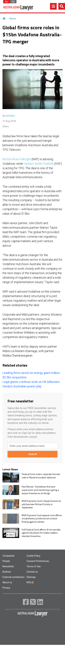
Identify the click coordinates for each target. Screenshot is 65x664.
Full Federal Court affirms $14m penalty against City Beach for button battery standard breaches (41, 533)
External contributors (13, 577)
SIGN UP (32, 454)
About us (7, 582)
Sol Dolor (10, 115)
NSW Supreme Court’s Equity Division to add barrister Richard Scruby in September (41, 504)
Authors (6, 571)
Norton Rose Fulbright (16, 159)
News (12, 18)
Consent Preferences (37, 561)
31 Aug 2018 (9, 121)
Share (5, 126)
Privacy (6, 587)
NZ (13, 1)
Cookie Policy (33, 555)
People (6, 561)
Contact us (32, 571)
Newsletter (8, 566)
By (8, 115)
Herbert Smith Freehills (39, 163)
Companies (8, 555)
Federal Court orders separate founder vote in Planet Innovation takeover (41, 475)
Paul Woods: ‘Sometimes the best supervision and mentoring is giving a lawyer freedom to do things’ (40, 490)
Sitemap (31, 577)
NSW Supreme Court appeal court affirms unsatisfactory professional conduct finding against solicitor (42, 518)
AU (6, 1)
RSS (29, 582)
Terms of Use (33, 566)
